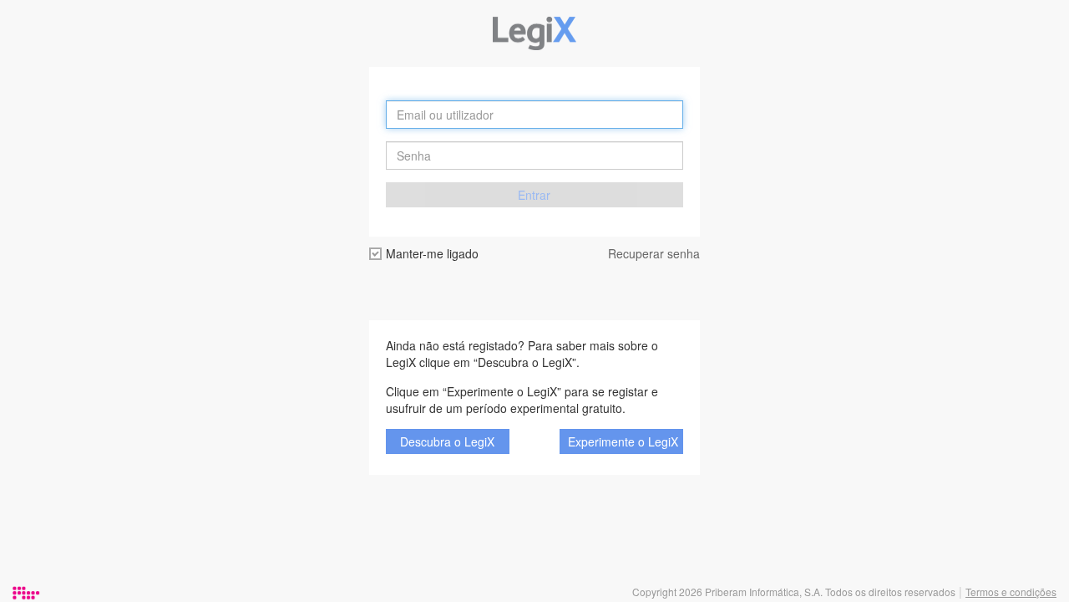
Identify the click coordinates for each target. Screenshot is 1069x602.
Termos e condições (1010, 591)
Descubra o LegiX (447, 441)
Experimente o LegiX (623, 441)
